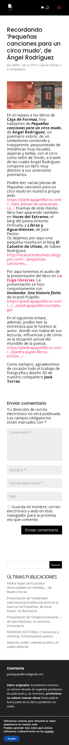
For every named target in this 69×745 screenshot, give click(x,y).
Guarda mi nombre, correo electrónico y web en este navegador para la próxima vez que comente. (33, 513)
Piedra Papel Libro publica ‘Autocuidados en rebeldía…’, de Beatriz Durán (29, 587)
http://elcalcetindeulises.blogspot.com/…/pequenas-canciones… (34, 259)
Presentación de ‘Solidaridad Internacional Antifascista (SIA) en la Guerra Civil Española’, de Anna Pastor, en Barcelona (32, 604)
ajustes (49, 731)
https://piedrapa (34, 204)
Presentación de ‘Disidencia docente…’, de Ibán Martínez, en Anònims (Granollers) (34, 621)
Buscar (55, 565)
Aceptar (11, 738)
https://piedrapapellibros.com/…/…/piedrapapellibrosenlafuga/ (34, 305)
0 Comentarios (16, 69)
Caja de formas (49, 65)
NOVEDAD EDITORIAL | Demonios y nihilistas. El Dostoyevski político (33, 634)
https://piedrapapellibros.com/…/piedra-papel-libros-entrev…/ (34, 352)
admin (16, 65)
